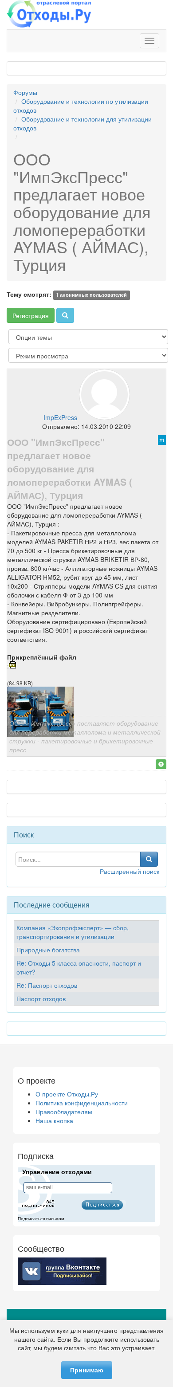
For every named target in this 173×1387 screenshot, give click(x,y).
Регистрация (30, 315)
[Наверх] (161, 764)
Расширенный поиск (129, 871)
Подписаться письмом (41, 1218)
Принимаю (86, 1370)
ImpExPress (60, 417)
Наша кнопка (54, 1120)
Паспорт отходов (41, 998)
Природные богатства (48, 949)
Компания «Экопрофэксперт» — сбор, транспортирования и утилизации (72, 932)
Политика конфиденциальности (81, 1102)
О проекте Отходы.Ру (66, 1093)
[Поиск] (65, 315)
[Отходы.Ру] (49, 14)
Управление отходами (57, 1171)
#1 (162, 440)
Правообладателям (63, 1111)
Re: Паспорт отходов (46, 985)
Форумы (25, 92)
